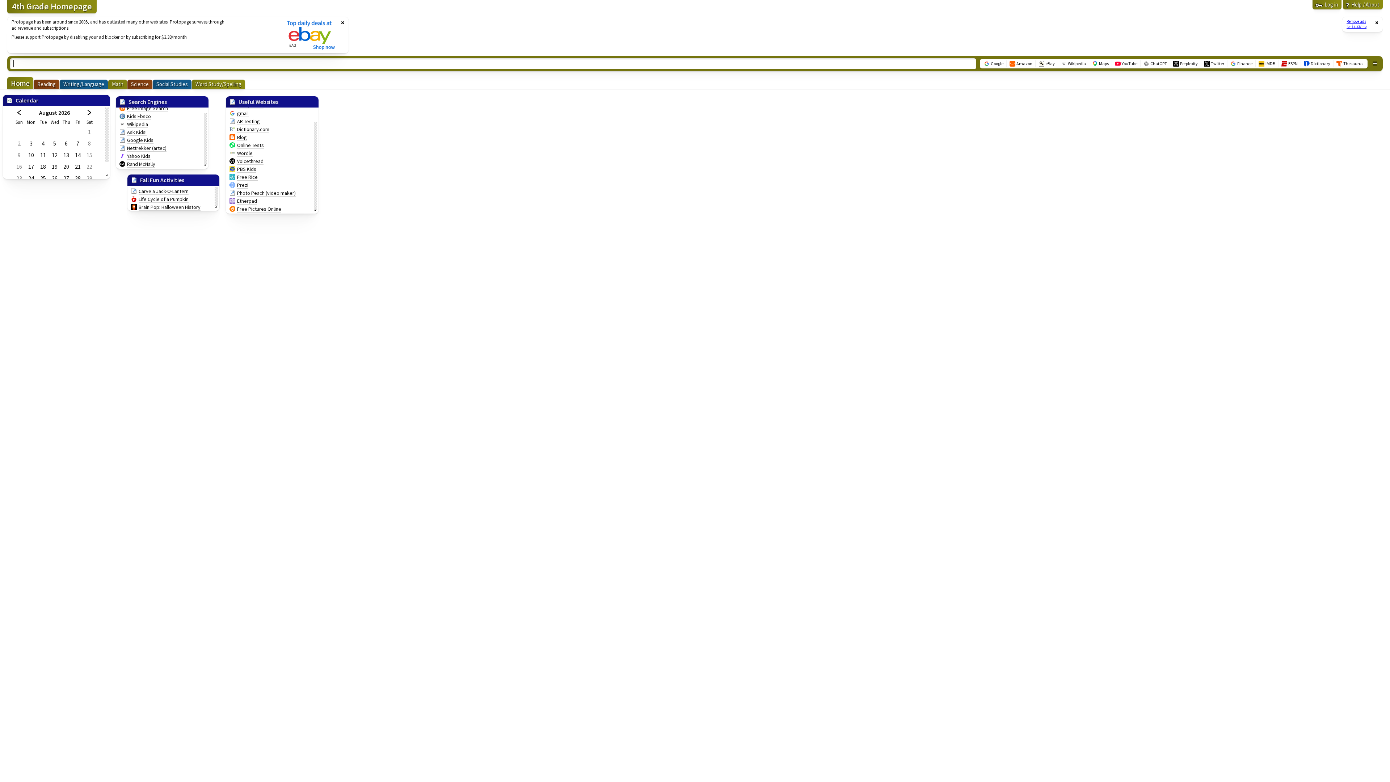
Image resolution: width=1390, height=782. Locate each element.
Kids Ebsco (139, 116)
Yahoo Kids (139, 156)
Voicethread (250, 161)
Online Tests (250, 145)
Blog (242, 137)
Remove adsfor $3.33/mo (1356, 24)
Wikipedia (137, 124)
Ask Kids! (137, 132)
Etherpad (247, 201)
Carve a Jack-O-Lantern (164, 191)
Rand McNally (141, 164)
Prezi (242, 185)
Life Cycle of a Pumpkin (164, 199)
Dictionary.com (253, 129)
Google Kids (140, 140)
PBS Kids (246, 169)
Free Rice (247, 177)
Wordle (245, 153)
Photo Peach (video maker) (266, 193)
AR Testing (248, 121)
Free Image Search (147, 108)
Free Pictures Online (259, 209)
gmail (243, 113)
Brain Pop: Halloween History (170, 207)
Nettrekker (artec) (147, 148)
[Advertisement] (142, 35)
